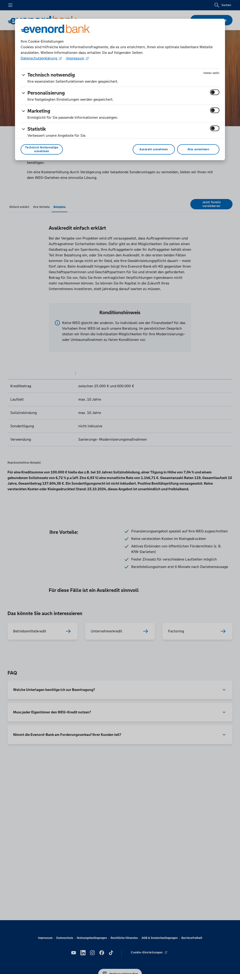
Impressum (75, 58)
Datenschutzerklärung (39, 58)
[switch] (214, 92)
